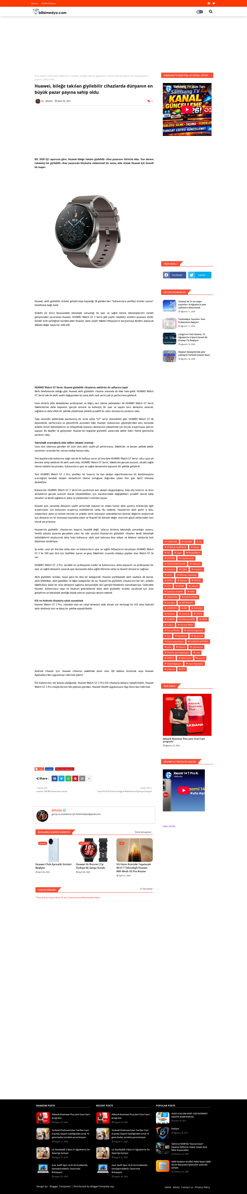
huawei (49, 769)
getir (169, 647)
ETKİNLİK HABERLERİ (176, 547)
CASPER (171, 558)
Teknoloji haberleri (58, 75)
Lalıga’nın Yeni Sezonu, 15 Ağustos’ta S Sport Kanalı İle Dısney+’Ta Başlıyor (192, 337)
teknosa (171, 569)
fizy (168, 635)
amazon (185, 613)
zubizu (170, 624)
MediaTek (182, 635)
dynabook (198, 635)
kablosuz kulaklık (175, 591)
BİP (185, 608)
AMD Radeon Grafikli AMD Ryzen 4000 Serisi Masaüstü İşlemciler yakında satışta (191, 1164)
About (176, 1187)
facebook (177, 275)
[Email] (82, 778)
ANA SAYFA (169, 826)
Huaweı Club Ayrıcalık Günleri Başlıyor (53, 865)
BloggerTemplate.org (102, 1186)
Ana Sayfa (40, 75)
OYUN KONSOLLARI (176, 563)
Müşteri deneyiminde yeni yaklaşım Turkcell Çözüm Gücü (194, 353)
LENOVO (196, 563)
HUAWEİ (188, 541)
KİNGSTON (172, 597)
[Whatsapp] (68, 778)
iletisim (34, 3)
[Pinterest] (75, 778)
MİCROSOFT (187, 602)
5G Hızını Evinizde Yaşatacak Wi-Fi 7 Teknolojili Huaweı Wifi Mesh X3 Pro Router (133, 867)
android (170, 669)
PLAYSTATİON (190, 597)
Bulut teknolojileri (175, 641)
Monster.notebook (188, 574)
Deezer (182, 647)
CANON (170, 619)
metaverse (198, 647)
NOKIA (181, 586)
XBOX (204, 619)
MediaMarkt (194, 552)
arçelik (201, 658)
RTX (183, 669)
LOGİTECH (172, 608)
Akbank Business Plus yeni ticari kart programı (184, 740)
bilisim (57, 810)
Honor (196, 547)
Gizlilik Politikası (48, 3)
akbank (194, 586)
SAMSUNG (172, 541)
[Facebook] (55, 778)
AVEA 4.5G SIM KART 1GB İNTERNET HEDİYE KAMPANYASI (189, 1115)
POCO (199, 613)
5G (168, 552)
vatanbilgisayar (174, 663)
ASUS (169, 574)
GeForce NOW (188, 619)
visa (198, 652)
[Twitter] (61, 778)
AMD (192, 591)
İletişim (175, 1128)
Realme (183, 580)
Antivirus (198, 569)
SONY (184, 569)
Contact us (187, 1187)
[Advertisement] (123, 43)
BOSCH (170, 658)
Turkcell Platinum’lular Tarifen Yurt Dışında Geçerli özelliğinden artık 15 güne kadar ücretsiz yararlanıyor (70, 1134)
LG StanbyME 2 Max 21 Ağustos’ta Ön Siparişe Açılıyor (71, 1151)
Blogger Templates (60, 1186)
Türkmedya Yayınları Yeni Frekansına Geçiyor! (191, 321)
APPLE (170, 580)
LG (200, 541)
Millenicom (186, 658)
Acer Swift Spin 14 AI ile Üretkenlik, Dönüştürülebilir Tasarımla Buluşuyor (70, 1169)
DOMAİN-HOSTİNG (199, 641)
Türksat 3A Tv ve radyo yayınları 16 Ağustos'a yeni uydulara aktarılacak (192, 304)
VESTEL (197, 580)
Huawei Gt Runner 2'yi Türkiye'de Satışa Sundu (90, 865)
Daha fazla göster (143, 832)
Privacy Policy (202, 1187)
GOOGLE (198, 608)
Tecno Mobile (173, 630)
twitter (202, 275)
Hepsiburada (188, 558)
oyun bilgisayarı (196, 663)
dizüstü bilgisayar (195, 630)
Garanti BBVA (186, 624)
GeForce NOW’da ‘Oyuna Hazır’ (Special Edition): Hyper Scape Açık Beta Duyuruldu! (189, 1146)
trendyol (171, 602)
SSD (169, 586)
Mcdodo (171, 613)
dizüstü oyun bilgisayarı (178, 652)
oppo (179, 552)
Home (168, 1187)
